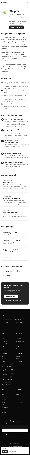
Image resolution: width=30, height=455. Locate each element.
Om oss (18, 392)
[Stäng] (26, 450)
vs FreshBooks (5, 397)
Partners (18, 399)
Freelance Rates (7, 377)
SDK (17, 364)
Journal (3, 356)
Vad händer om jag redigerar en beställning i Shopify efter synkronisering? (11, 241)
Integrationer (4, 341)
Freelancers (18, 336)
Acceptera (5, 451)
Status (3, 361)
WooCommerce (9, 271)
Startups (18, 346)
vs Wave (4, 399)
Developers (18, 348)
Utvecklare (18, 356)
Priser (3, 338)
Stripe (20, 271)
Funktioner (4, 336)
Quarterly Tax (6, 384)
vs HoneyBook (5, 410)
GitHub (17, 366)
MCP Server (19, 361)
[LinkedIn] (3, 323)
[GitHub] (12, 323)
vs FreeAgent (5, 407)
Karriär (19, 402)
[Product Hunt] (22, 323)
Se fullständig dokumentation (12, 300)
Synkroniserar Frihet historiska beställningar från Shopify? (11, 233)
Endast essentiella (12, 451)
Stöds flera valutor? (8, 258)
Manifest (18, 394)
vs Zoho (3, 402)
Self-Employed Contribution (7, 373)
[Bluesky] (8, 323)
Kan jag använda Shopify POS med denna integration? (12, 250)
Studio (4, 343)
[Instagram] (17, 323)
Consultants (19, 338)
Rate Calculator (7, 379)
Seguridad (4, 346)
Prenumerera (15, 430)
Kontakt (18, 397)
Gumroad (7, 275)
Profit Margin (6, 382)
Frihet (5, 2)
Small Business (19, 343)
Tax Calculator (6, 366)
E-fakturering (5, 348)
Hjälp (3, 358)
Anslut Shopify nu (15, 27)
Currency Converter (7, 370)
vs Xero (3, 394)
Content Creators (20, 341)
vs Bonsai (4, 404)
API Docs (18, 358)
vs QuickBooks (5, 392)
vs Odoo (4, 412)
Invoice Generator (7, 364)
